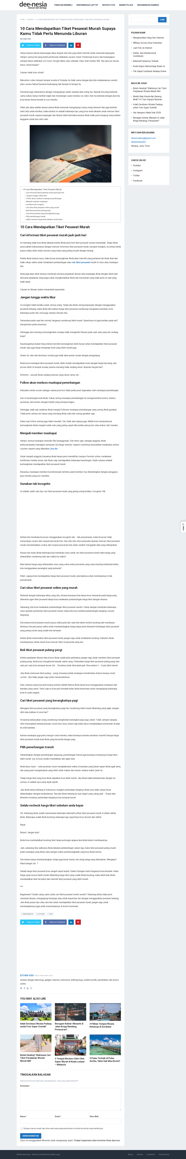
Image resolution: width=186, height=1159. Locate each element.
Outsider (41, 914)
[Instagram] (31, 988)
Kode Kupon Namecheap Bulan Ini (149, 66)
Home (22, 20)
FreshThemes (45, 1154)
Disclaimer (151, 1154)
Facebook (137, 180)
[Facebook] (25, 988)
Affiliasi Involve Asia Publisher (147, 43)
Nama (23, 1116)
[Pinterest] (78, 45)
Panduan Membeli (63, 5)
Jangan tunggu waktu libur (36, 196)
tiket (51, 914)
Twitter (136, 175)
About (130, 1154)
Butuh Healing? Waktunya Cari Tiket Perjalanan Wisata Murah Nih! (35, 1058)
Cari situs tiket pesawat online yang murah (42, 207)
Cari (162, 20)
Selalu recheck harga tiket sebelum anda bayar (44, 219)
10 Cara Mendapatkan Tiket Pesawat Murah (42, 189)
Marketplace (126, 5)
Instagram (138, 170)
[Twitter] (21, 988)
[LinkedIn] (71, 45)
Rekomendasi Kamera (148, 5)
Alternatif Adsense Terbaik (145, 61)
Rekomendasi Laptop (87, 5)
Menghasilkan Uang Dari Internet (148, 37)
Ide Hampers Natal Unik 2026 (147, 112)
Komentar (25, 1086)
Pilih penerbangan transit (35, 216)
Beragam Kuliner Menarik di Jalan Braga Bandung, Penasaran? (69, 1026)
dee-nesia (26, 1154)
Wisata (30, 20)
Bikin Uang (55, 1154)
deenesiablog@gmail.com (143, 138)
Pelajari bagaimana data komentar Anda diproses (97, 1140)
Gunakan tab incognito (35, 204)
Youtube (137, 165)
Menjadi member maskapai (37, 201)
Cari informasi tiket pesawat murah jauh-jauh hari (45, 193)
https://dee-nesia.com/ (44, 975)
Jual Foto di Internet (142, 48)
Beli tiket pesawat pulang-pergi (38, 210)
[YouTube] (28, 988)
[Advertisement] (70, 516)
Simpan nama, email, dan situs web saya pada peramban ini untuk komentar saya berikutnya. (63, 1128)
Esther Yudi (25, 39)
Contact (140, 1154)
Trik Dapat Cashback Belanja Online (149, 71)
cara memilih (28, 914)
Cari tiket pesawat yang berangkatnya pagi (43, 213)
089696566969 (138, 142)
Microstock (108, 5)
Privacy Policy (164, 1154)
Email (58, 1116)
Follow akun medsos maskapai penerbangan (44, 198)
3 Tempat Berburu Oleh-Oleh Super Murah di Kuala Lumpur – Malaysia (70, 1061)
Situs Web (94, 1116)
